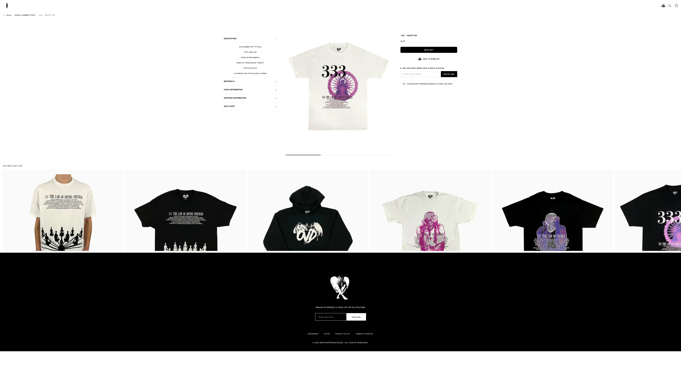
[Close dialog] (365, 151)
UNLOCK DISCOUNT (340, 214)
